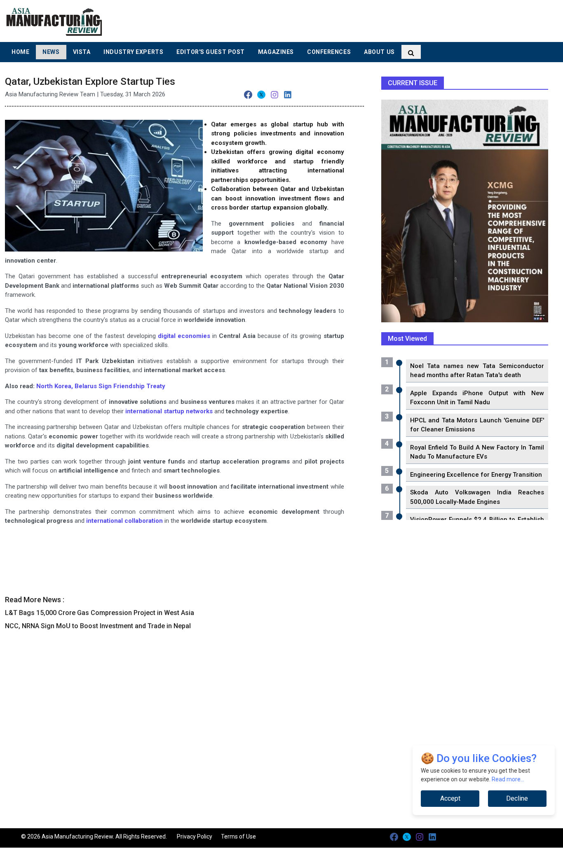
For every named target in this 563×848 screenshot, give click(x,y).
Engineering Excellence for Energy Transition (476, 474)
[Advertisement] (342, 20)
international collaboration (124, 520)
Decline (517, 798)
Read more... (508, 779)
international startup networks (169, 411)
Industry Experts (133, 52)
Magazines (276, 52)
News (50, 52)
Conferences (329, 52)
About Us (379, 52)
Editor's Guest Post (210, 52)
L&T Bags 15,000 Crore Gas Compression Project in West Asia (99, 613)
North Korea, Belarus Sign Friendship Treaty (100, 386)
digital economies (184, 336)
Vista (82, 52)
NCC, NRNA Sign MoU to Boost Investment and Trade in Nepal (98, 626)
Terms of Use (238, 836)
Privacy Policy (194, 836)
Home (20, 52)
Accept (450, 798)
